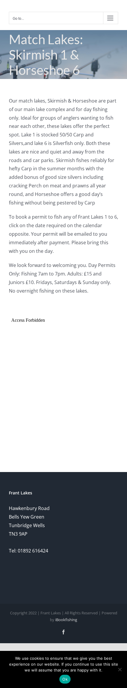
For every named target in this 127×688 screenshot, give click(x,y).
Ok (65, 679)
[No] (120, 669)
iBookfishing (66, 619)
